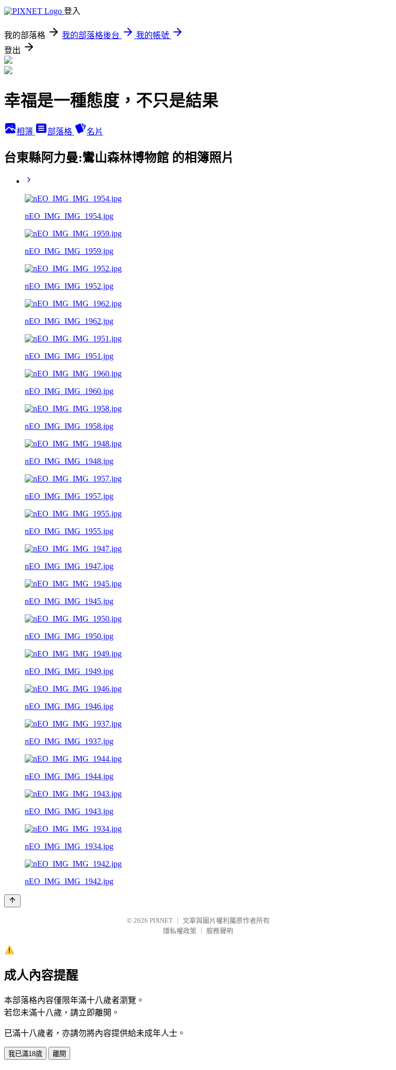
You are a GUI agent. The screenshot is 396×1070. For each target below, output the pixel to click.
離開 (59, 1054)
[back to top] (12, 900)
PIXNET (161, 920)
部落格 (60, 131)
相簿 (25, 131)
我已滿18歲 (25, 1054)
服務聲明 (219, 931)
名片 (95, 131)
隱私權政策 (179, 931)
